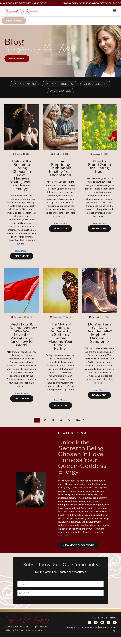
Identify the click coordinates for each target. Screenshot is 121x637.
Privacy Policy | (74, 627)
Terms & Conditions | (90, 627)
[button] (114, 10)
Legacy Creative (35, 630)
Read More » (21, 251)
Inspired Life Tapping (21, 11)
